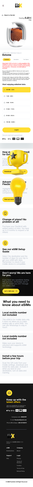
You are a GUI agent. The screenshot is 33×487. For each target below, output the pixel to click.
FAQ (7, 458)
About (18, 450)
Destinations (10, 450)
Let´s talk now (9, 291)
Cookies (19, 465)
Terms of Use (20, 468)
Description (16, 59)
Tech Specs (26, 59)
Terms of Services (19, 462)
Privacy (19, 458)
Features (6, 59)
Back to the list (9, 15)
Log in (16, 130)
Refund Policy (21, 471)
